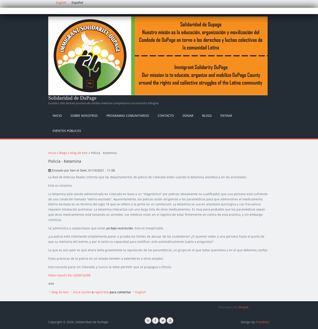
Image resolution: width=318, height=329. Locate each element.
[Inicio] (158, 55)
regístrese (101, 292)
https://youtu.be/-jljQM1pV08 (69, 275)
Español (77, 2)
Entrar (226, 115)
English (61, 2)
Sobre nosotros (84, 115)
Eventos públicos (67, 131)
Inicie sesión (82, 292)
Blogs (207, 115)
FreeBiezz (263, 322)
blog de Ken (79, 153)
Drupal (243, 307)
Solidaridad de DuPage (72, 97)
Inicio (57, 115)
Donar (188, 115)
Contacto (166, 115)
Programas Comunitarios (127, 115)
